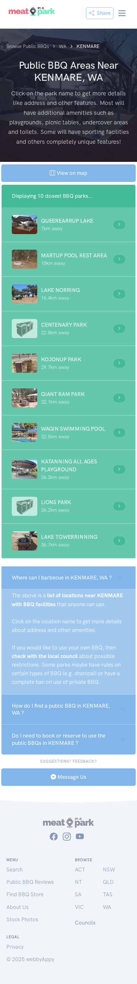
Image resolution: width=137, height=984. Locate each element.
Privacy (15, 947)
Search (14, 869)
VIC (79, 907)
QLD (108, 882)
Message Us (71, 777)
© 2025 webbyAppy (30, 959)
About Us (17, 907)
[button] (68, 224)
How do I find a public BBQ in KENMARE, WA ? (61, 709)
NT (78, 882)
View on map (71, 173)
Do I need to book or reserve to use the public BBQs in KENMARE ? (58, 739)
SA (78, 894)
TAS (107, 894)
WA (107, 907)
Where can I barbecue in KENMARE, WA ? (62, 577)
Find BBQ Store (25, 894)
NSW (109, 869)
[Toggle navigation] (122, 13)
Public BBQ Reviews (30, 882)
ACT (80, 869)
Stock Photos (22, 919)
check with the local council (45, 656)
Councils (85, 922)
